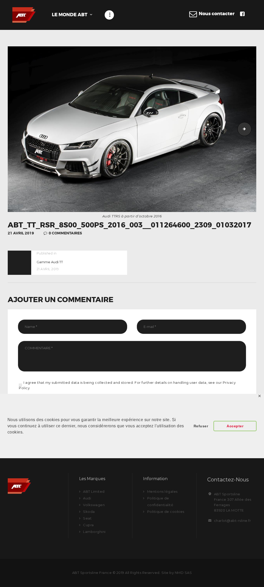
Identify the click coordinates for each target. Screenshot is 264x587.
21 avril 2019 (21, 233)
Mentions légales (162, 491)
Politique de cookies (165, 511)
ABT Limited (94, 491)
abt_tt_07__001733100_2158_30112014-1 (249, 129)
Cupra (88, 525)
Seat (87, 518)
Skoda (89, 511)
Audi (87, 498)
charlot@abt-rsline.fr (232, 520)
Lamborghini (94, 532)
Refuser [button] (201, 426)
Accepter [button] (235, 426)
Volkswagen (94, 505)
